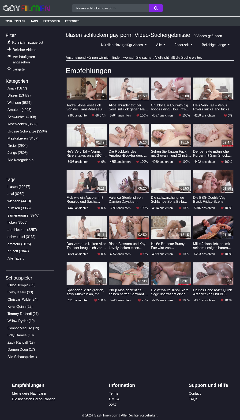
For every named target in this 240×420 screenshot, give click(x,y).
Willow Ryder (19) (21, 321)
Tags (34, 21)
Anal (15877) (17, 88)
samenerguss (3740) (23, 215)
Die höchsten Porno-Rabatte (33, 399)
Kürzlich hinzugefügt (27, 42)
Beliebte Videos (24, 50)
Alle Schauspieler (21, 357)
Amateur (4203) (19, 110)
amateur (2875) (19, 244)
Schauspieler (15, 21)
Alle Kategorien (19, 160)
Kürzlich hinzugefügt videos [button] (122, 45)
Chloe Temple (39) (21, 285)
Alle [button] (159, 45)
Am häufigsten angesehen (24, 59)
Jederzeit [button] (182, 45)
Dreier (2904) (18, 146)
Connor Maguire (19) (23, 328)
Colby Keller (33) (20, 292)
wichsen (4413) (19, 201)
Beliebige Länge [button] (214, 45)
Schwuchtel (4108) (22, 117)
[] (156, 8)
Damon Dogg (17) (21, 349)
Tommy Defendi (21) (23, 314)
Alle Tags (14, 258)
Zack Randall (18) (21, 342)
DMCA (114, 399)
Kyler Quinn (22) (20, 306)
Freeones (72, 21)
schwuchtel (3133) (22, 237)
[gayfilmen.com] (32, 8)
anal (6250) (16, 194)
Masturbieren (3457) (23, 138)
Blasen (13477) (19, 95)
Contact (195, 393)
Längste (18, 69)
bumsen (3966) (19, 208)
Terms (114, 393)
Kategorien (51, 21)
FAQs (193, 399)
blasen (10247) (19, 187)
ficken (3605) (17, 222)
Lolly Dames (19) (21, 335)
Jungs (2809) (18, 153)
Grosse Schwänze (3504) (27, 131)
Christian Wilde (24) (23, 299)
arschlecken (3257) (22, 230)
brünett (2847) (18, 251)
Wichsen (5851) (20, 103)
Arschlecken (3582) (23, 124)
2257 (112, 405)
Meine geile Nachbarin (29, 393)
